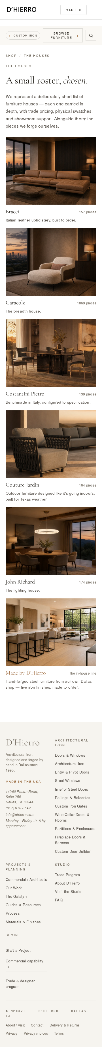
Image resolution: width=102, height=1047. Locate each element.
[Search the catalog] (91, 35)
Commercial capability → (24, 963)
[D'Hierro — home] (21, 10)
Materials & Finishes (23, 921)
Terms (59, 1033)
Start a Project (18, 950)
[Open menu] (94, 10)
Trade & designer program (20, 983)
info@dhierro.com (20, 814)
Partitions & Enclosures (75, 828)
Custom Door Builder (72, 851)
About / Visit (15, 1025)
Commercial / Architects (26, 879)
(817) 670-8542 (18, 807)
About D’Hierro (67, 883)
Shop (11, 55)
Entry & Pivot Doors (72, 772)
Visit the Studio (68, 891)
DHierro (23, 742)
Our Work (14, 887)
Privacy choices (36, 1033)
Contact (37, 1025)
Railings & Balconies (72, 797)
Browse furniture (65, 35)
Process (13, 913)
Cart (73, 10)
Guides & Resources (23, 904)
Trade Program (67, 874)
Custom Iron (23, 35)
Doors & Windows (70, 755)
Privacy (12, 1033)
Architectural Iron (69, 763)
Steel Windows (67, 780)
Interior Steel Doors (71, 789)
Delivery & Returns (65, 1025)
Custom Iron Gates (71, 806)
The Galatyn (16, 896)
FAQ (59, 900)
